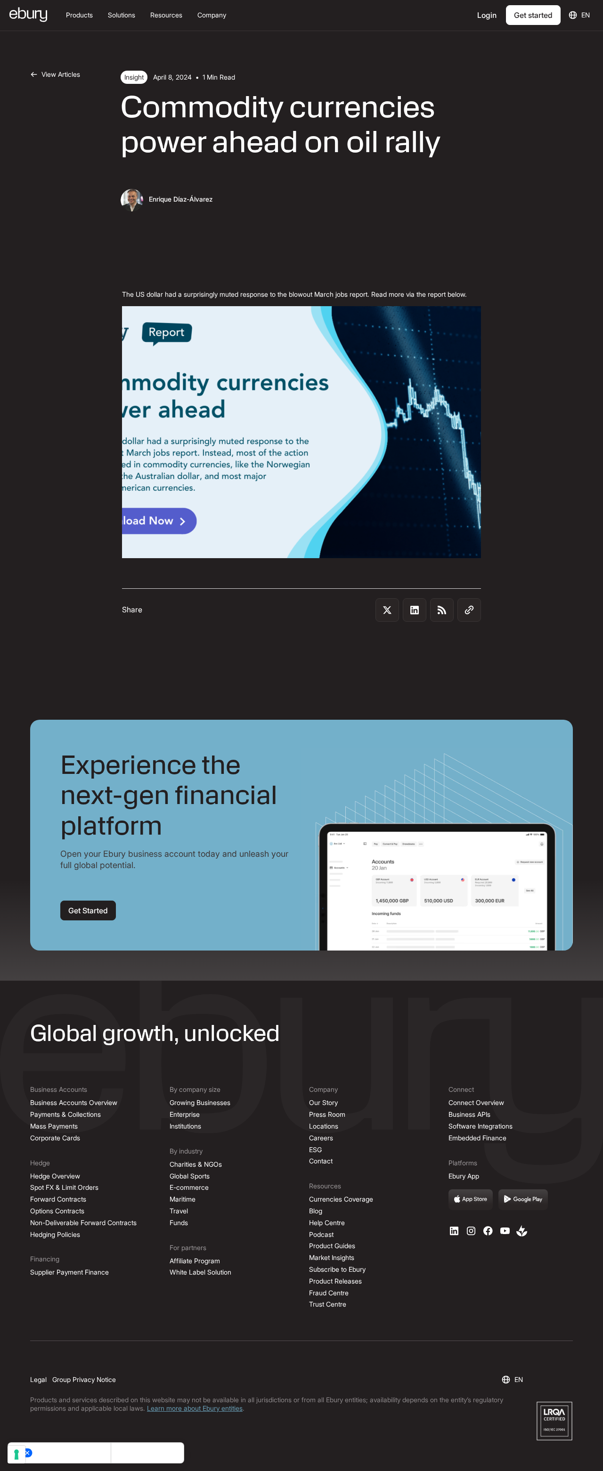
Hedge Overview (55, 1176)
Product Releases (335, 1281)
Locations (323, 1126)
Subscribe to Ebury (337, 1269)
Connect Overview (476, 1102)
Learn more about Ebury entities (195, 1408)
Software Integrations (480, 1126)
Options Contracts (57, 1211)
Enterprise (185, 1114)
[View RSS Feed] (442, 610)
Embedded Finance (477, 1138)
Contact (321, 1161)
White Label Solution (200, 1272)
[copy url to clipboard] (469, 610)
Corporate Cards (55, 1138)
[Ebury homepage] (28, 15)
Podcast (321, 1234)
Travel (179, 1211)
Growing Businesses (200, 1102)
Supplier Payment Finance (69, 1272)
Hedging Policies (55, 1234)
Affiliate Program (195, 1261)
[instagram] (471, 1230)
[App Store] (470, 1199)
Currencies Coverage (341, 1199)
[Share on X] (387, 610)
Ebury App (463, 1176)
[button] (79, 15)
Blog (315, 1211)
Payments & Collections (65, 1114)
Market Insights (331, 1257)
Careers (321, 1138)
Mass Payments (54, 1126)
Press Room (327, 1114)
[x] (488, 1230)
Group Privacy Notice (84, 1379)
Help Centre (327, 1223)
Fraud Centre (329, 1293)
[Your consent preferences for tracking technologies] (16, 1454)
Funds (179, 1223)
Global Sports (190, 1176)
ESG (315, 1150)
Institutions (185, 1126)
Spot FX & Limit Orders (64, 1187)
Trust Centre (327, 1304)
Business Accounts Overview (73, 1102)
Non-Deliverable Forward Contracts (83, 1223)
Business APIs (469, 1114)
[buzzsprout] (522, 1230)
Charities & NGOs (196, 1164)
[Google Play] (523, 1199)
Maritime (183, 1199)
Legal (38, 1379)
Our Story (323, 1102)
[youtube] (505, 1230)
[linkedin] (454, 1230)
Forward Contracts (58, 1199)
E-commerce (189, 1187)
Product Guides (332, 1246)
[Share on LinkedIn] (414, 610)
